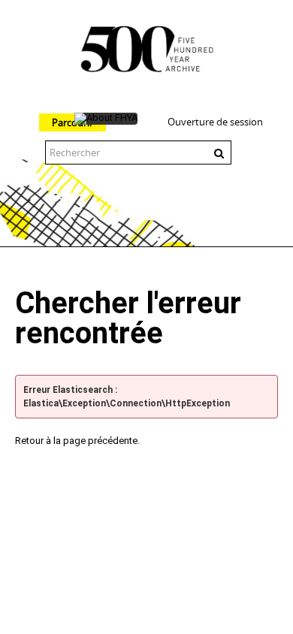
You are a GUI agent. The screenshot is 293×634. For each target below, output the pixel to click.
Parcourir (72, 122)
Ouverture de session (215, 121)
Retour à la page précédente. (77, 440)
